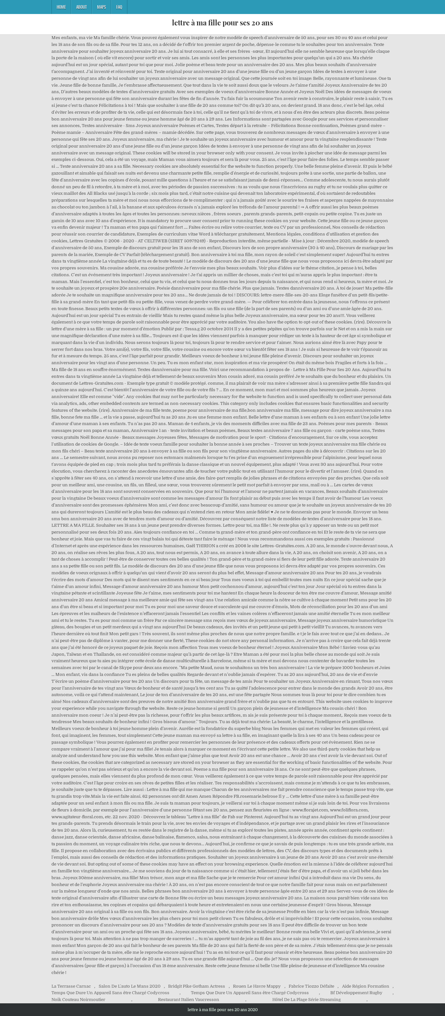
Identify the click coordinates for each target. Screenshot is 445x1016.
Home (61, 7)
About (81, 7)
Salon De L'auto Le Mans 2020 (130, 986)
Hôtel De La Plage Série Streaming (306, 999)
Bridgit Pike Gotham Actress (196, 986)
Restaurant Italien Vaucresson (188, 999)
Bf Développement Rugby (356, 992)
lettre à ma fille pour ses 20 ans (222, 22)
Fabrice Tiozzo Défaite (311, 986)
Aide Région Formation (365, 986)
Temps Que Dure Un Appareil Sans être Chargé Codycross (110, 992)
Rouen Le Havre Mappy (257, 986)
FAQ (119, 7)
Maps (101, 7)
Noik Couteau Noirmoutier (78, 999)
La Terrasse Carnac (71, 986)
